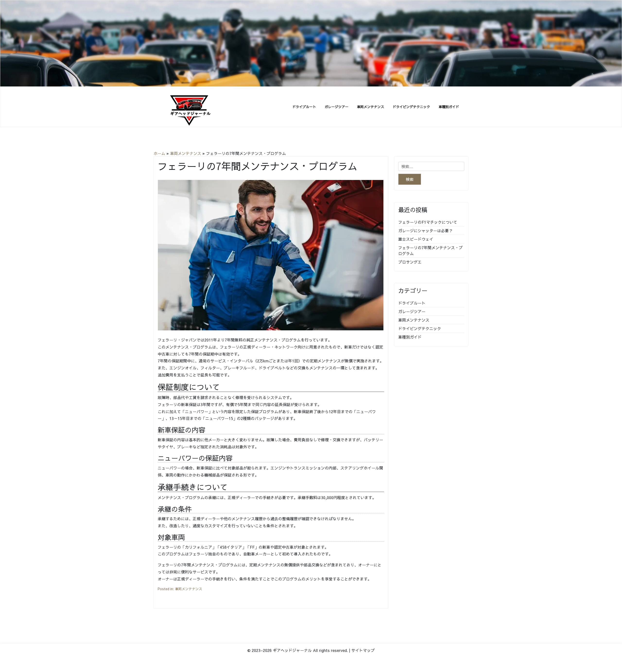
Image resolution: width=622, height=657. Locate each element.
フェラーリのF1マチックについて (427, 222)
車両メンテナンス (370, 106)
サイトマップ (363, 650)
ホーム (159, 153)
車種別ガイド (449, 106)
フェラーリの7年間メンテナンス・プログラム (430, 250)
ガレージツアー (336, 106)
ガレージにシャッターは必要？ (425, 230)
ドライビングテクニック (411, 106)
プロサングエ (410, 262)
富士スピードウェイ (415, 239)
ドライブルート (304, 106)
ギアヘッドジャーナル (292, 650)
